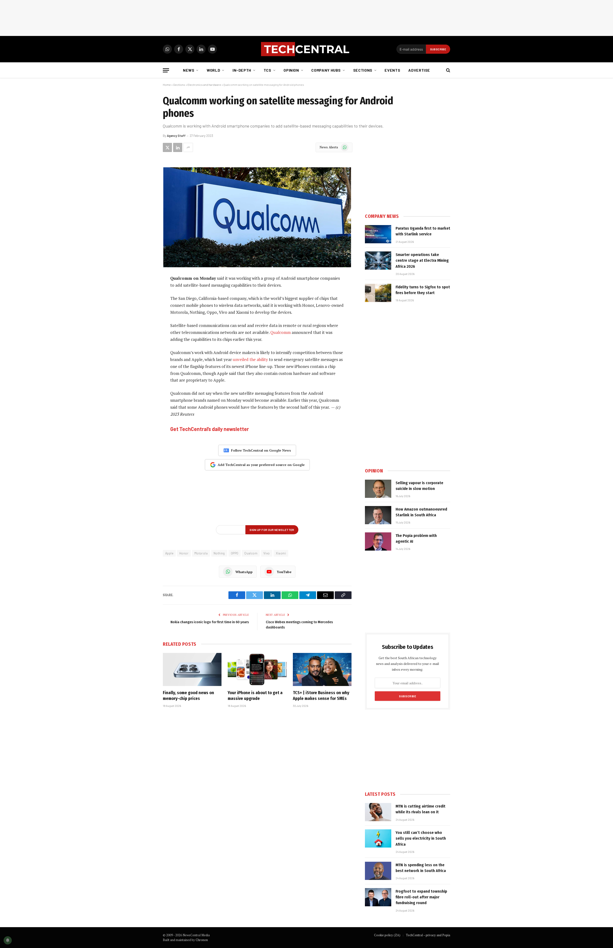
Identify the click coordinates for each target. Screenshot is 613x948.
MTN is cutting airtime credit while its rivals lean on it (420, 809)
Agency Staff (176, 136)
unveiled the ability (250, 359)
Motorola (201, 553)
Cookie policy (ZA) (387, 935)
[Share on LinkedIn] (177, 147)
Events (392, 70)
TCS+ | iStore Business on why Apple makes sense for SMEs (321, 695)
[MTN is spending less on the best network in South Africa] (378, 871)
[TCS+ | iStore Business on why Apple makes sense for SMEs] (322, 669)
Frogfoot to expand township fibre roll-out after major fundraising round (421, 897)
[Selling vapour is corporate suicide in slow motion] (378, 489)
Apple (169, 553)
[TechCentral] (306, 49)
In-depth (242, 70)
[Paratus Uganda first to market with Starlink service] (378, 234)
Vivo (266, 553)
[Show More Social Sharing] (188, 147)
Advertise (419, 70)
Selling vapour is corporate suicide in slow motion (419, 485)
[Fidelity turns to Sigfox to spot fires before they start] (378, 293)
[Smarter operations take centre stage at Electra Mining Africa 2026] (378, 260)
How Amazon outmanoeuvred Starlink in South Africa (421, 512)
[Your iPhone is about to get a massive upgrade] (257, 669)
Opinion (291, 70)
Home (167, 84)
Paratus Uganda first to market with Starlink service (423, 231)
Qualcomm (280, 332)
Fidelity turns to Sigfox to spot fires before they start (423, 290)
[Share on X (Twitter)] (167, 147)
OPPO (234, 553)
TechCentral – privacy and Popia (428, 935)
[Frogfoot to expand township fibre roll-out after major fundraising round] (378, 897)
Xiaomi (281, 553)
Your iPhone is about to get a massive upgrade (255, 695)
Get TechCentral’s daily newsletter (209, 429)
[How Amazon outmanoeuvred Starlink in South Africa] (378, 515)
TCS (267, 70)
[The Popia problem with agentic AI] (378, 541)
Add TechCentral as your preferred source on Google (261, 464)
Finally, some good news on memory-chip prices (188, 695)
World (213, 70)
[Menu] (166, 70)
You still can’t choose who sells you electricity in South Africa (421, 838)
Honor (183, 553)
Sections (362, 70)
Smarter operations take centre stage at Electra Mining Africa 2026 (422, 260)
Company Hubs (326, 70)
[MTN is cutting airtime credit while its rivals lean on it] (378, 812)
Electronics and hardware (204, 84)
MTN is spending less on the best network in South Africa (421, 867)
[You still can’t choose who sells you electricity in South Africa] (378, 838)
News (188, 70)
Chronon (202, 940)
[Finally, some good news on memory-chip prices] (192, 669)
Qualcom (250, 553)
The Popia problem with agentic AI (416, 538)
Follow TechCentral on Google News (261, 450)
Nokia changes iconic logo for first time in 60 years (209, 622)
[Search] (447, 70)
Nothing (219, 553)
